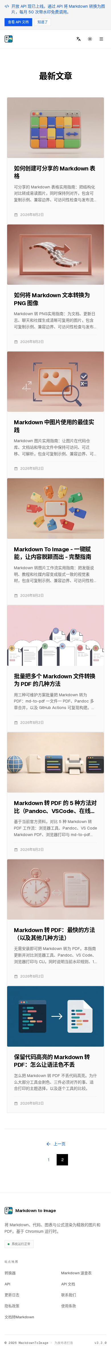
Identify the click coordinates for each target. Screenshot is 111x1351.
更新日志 (12, 1294)
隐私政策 (12, 1306)
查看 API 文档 (18, 22)
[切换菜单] (101, 39)
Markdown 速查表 (76, 1273)
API (7, 1284)
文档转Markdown (21, 1317)
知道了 (43, 22)
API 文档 (68, 1284)
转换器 (10, 1273)
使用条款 (68, 1306)
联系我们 (68, 1294)
